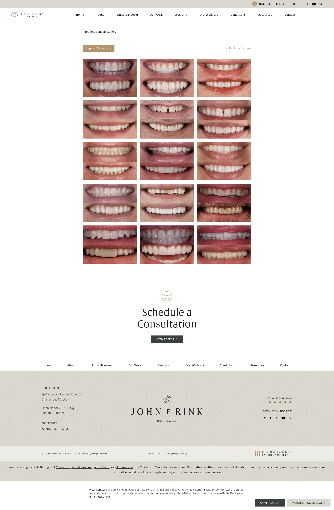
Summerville (124, 467)
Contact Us (167, 339)
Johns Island (101, 467)
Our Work (156, 15)
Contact (290, 15)
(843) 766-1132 (100, 497)
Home (80, 15)
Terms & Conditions (155, 453)
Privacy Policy (171, 453)
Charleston (63, 467)
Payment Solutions (308, 502)
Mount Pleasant (81, 467)
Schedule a (167, 318)
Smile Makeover (127, 15)
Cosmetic (180, 15)
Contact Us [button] (270, 502)
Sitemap (183, 453)
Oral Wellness (209, 15)
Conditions (238, 15)
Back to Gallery (239, 48)
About (100, 15)
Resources (265, 15)
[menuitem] (294, 4)
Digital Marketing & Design (277, 453)
